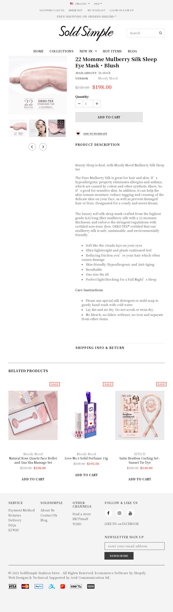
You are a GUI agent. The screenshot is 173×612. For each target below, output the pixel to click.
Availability (86, 73)
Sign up (128, 10)
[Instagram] (119, 512)
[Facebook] (108, 512)
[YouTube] (130, 512)
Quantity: (82, 96)
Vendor (81, 78)
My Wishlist (96, 10)
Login (113, 10)
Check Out (76, 10)
